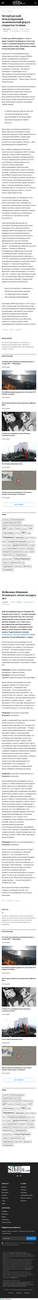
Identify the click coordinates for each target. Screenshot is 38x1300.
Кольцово (24, 528)
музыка (26, 551)
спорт (5, 563)
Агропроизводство (17, 519)
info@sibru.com (14, 1277)
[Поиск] (35, 3)
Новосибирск (8, 533)
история (32, 545)
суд (23, 562)
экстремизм (8, 570)
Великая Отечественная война (12, 525)
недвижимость (8, 555)
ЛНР (30, 529)
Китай (18, 529)
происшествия (7, 559)
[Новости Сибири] (19, 3)
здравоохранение (20, 545)
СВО (23, 532)
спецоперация (21, 558)
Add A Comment (19, 504)
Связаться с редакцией (12, 1244)
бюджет (33, 537)
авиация (20, 537)
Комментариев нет (16, 31)
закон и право (7, 545)
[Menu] (3, 3)
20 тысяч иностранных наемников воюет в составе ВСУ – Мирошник (18, 362)
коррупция (22, 548)
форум (11, 329)
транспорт (18, 566)
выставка (5, 329)
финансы (27, 566)
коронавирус (12, 548)
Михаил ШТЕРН (7, 29)
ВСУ (19, 522)
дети (29, 541)
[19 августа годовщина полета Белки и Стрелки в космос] (19, 421)
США (29, 533)
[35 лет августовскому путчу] (19, 452)
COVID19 (5, 519)
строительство (15, 563)
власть (4, 541)
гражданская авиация (17, 541)
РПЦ (17, 533)
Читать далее (6, 367)
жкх (33, 541)
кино (4, 548)
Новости (19, 602)
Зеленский (10, 900)
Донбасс (11, 529)
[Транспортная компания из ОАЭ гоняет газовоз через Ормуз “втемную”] (19, 480)
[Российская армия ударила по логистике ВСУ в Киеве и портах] (19, 380)
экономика (19, 329)
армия (27, 537)
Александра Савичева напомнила (16, 635)
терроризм (8, 566)
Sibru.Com (5, 602)
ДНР (4, 529)
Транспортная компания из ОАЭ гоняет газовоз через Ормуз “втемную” (17, 493)
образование (21, 555)
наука (32, 551)
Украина (8, 537)
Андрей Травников (9, 522)
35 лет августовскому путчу (12, 464)
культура (30, 548)
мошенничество (17, 551)
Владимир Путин (28, 525)
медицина (6, 551)
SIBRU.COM (28, 1269)
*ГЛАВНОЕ (5, 31)
